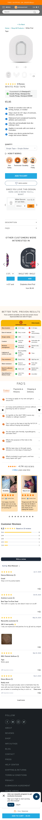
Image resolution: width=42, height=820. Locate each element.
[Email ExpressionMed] (24, 722)
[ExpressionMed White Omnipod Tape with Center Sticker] (21, 49)
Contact (10, 754)
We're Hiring (12, 791)
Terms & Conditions (16, 775)
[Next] (24, 67)
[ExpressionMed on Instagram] (18, 722)
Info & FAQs (11, 744)
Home (7, 28)
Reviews (9, 733)
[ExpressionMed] (21, 7)
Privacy (9, 780)
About (8, 728)
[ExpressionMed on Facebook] (7, 722)
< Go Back (21, 24)
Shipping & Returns (15, 770)
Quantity (8, 144)
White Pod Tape (15, 87)
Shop (8, 738)
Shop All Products (17, 28)
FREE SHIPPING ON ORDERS (21, 2)
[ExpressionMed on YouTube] (13, 722)
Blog (8, 749)
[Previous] (17, 67)
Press (8, 759)
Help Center (12, 765)
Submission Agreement (17, 786)
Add (31, 206)
